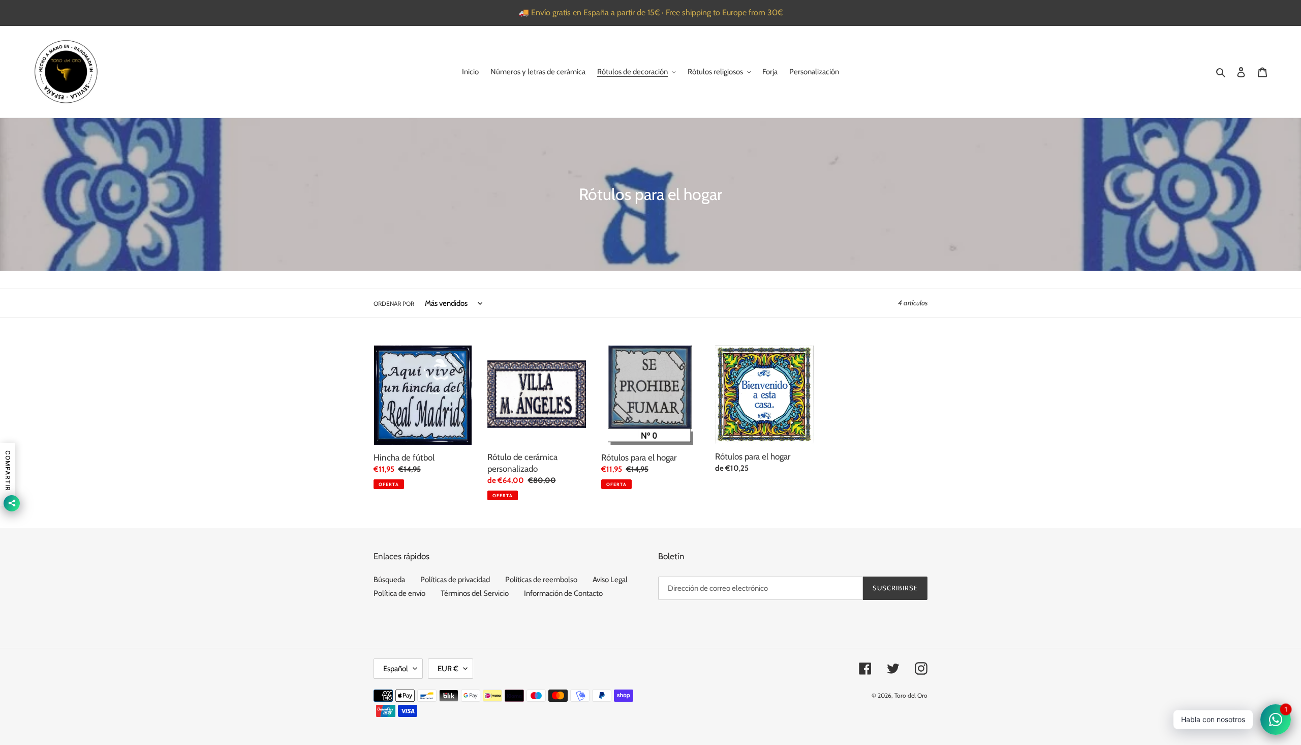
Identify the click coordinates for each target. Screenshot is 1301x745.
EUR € (448, 668)
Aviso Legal (610, 579)
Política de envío (399, 593)
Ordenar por (394, 303)
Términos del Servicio (475, 593)
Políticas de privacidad (455, 579)
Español (395, 668)
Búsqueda (389, 579)
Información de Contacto (563, 593)
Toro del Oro (910, 695)
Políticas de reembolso (541, 579)
